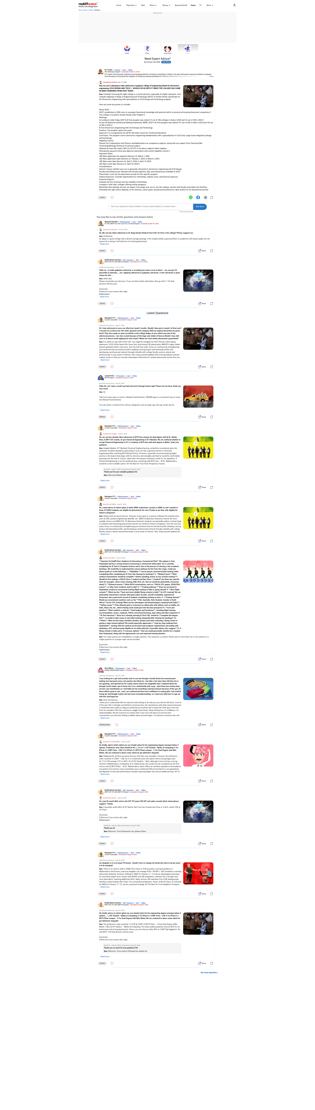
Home (118, 5)
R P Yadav (108, 70)
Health (127, 53)
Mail (143, 5)
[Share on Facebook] (198, 197)
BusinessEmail (181, 5)
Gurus (193, 5)
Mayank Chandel (111, 222)
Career (91, 10)
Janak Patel (109, 376)
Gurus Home (83, 10)
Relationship (168, 53)
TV (200, 5)
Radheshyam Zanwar (113, 260)
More (209, 5)
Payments (130, 5)
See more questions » (209, 972)
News (152, 5)
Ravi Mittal (109, 668)
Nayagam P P (110, 318)
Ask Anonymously (187, 212)
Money (165, 5)
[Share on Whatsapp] (190, 197)
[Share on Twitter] (205, 197)
